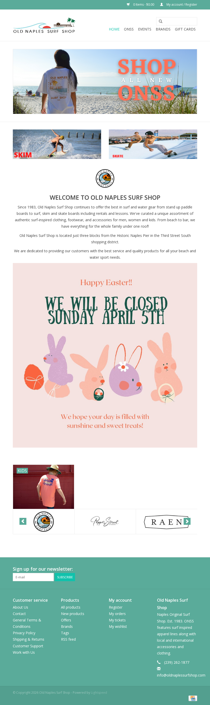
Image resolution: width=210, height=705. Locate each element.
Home (114, 29)
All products (70, 607)
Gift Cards (185, 29)
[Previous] (22, 521)
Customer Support (28, 645)
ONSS (129, 29)
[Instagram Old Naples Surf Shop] (193, 569)
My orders (117, 613)
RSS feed (68, 639)
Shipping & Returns (28, 639)
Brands (163, 29)
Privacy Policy (24, 632)
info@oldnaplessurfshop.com (181, 675)
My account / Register (181, 4)
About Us (20, 607)
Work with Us (24, 652)
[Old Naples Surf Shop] (44, 25)
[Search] (160, 21)
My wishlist (118, 626)
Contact (19, 613)
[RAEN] (166, 521)
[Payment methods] (192, 698)
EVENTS (144, 29)
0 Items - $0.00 (143, 4)
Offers (66, 620)
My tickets (117, 620)
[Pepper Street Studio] (105, 521)
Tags (65, 632)
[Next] (187, 521)
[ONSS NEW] (105, 81)
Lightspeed (99, 692)
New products (72, 613)
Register (115, 607)
